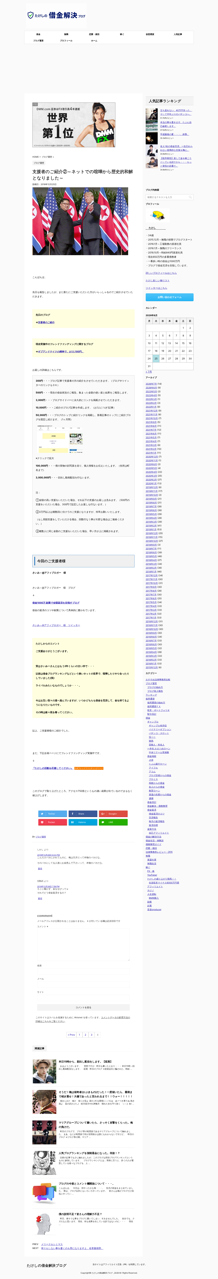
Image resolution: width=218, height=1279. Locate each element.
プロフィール (66, 40)
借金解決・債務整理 (157, 806)
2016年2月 (151, 659)
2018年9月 (151, 544)
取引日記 (151, 714)
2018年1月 (151, 571)
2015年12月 (152, 667)
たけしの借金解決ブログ (47, 1265)
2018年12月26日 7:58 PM (48, 886)
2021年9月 (151, 422)
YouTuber (152, 875)
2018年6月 (151, 552)
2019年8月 (151, 502)
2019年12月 (152, 487)
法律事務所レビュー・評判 (159, 852)
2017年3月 (151, 610)
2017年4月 (151, 606)
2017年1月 (151, 617)
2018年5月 (151, 556)
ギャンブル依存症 (158, 725)
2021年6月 (151, 433)
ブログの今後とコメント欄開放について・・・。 (87, 1183)
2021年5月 (151, 437)
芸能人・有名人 (157, 744)
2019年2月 (151, 525)
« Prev (71, 1034)
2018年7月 (151, 548)
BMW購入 (154, 898)
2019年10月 (152, 495)
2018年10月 (152, 541)
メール (40, 978)
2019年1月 (151, 529)
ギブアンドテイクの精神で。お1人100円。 (61, 351)
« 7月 (149, 371)
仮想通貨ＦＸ (154, 706)
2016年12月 (152, 621)
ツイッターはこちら (156, 287)
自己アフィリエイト (159, 832)
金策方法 (151, 829)
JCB (151, 760)
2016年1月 (151, 663)
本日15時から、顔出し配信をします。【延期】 (86, 1061)
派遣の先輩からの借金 (160, 794)
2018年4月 (151, 560)
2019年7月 (151, 506)
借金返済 (151, 809)
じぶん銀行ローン (158, 763)
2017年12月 (152, 575)
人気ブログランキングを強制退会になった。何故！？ (89, 1153)
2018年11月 (152, 537)
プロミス (153, 779)
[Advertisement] (109, 68)
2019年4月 (151, 518)
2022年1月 (151, 406)
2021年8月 (151, 426)
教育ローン (154, 790)
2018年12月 (152, 533)
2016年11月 (152, 625)
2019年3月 (151, 521)
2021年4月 (151, 441)
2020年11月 (152, 460)
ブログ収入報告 (155, 691)
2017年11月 (152, 579)
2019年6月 (151, 510)
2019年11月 (152, 491)
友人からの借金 (157, 786)
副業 (149, 901)
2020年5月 (151, 468)
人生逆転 (151, 894)
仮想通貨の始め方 (156, 702)
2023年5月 (151, 391)
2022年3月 (151, 399)
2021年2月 (151, 449)
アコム (152, 771)
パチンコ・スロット (159, 733)
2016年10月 (152, 629)
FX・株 (150, 871)
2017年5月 (151, 602)
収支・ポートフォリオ (158, 710)
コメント (42, 926)
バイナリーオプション (160, 729)
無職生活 (151, 863)
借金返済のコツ (157, 813)
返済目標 (153, 825)
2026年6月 (151, 387)
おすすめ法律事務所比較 (158, 679)
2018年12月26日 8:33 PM (48, 855)
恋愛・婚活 (94, 34)
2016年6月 (151, 644)
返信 (40, 868)
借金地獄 (151, 756)
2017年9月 (151, 587)
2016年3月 (151, 656)
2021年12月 (152, 410)
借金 (38, 34)
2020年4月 (151, 472)
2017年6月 (151, 598)
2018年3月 (151, 564)
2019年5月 (151, 514)
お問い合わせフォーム (170, 297)
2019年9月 (151, 498)
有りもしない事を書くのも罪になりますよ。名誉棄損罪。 (72, 1248)
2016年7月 (151, 640)
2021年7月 (151, 429)
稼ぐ (122, 34)
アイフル (153, 767)
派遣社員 (151, 859)
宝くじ (152, 737)
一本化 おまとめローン (158, 748)
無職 (66, 34)
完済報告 (153, 817)
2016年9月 (151, 633)
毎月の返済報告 (157, 821)
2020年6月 (151, 464)
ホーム (94, 40)
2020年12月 (152, 456)
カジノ (150, 890)
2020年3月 (151, 475)
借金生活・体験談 (155, 840)
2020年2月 (151, 479)
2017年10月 (152, 583)
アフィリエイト (155, 886)
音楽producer (154, 909)
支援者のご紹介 (46, 322)
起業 (149, 905)
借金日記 (151, 802)
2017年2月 (151, 613)
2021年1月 (151, 452)
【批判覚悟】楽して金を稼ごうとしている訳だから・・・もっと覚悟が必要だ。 (176, 162)
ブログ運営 (38, 40)
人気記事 (178, 34)
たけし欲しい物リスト (158, 280)
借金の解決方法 (153, 836)
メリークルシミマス (52, 1244)
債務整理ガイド (153, 844)
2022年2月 (151, 403)
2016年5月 (151, 648)
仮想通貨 (150, 34)
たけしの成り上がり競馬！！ (161, 878)
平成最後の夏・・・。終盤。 (174, 134)
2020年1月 (151, 483)
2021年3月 (151, 445)
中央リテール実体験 (159, 752)
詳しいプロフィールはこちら (161, 272)
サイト (40, 992)
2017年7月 (151, 594)
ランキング (151, 694)
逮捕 (151, 798)
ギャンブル (152, 721)
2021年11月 (152, 414)
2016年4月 (151, 652)
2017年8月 (151, 590)
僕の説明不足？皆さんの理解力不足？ (80, 1214)
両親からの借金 (157, 783)
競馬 (151, 740)
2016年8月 (151, 636)
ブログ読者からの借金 (160, 775)
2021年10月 (152, 418)
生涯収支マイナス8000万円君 (164, 882)
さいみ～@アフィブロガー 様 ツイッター (56, 625)
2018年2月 (151, 567)
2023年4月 (151, 395)
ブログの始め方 (155, 687)
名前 (39, 965)
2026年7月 (151, 383)
